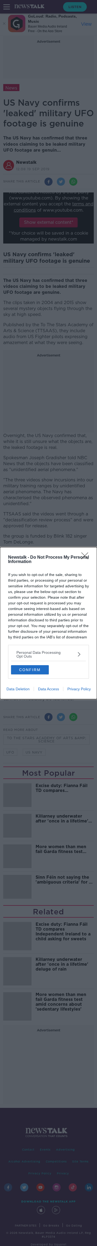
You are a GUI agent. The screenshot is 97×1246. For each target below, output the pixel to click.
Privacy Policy (79, 689)
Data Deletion (18, 689)
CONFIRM (30, 670)
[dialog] (48, 623)
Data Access (48, 689)
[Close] (86, 557)
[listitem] (48, 654)
